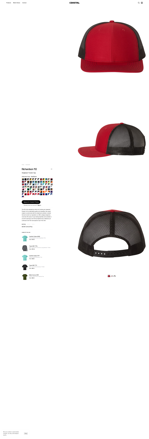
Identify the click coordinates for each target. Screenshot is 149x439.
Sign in (39, 205)
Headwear (28, 164)
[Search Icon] (139, 3)
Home (23, 164)
